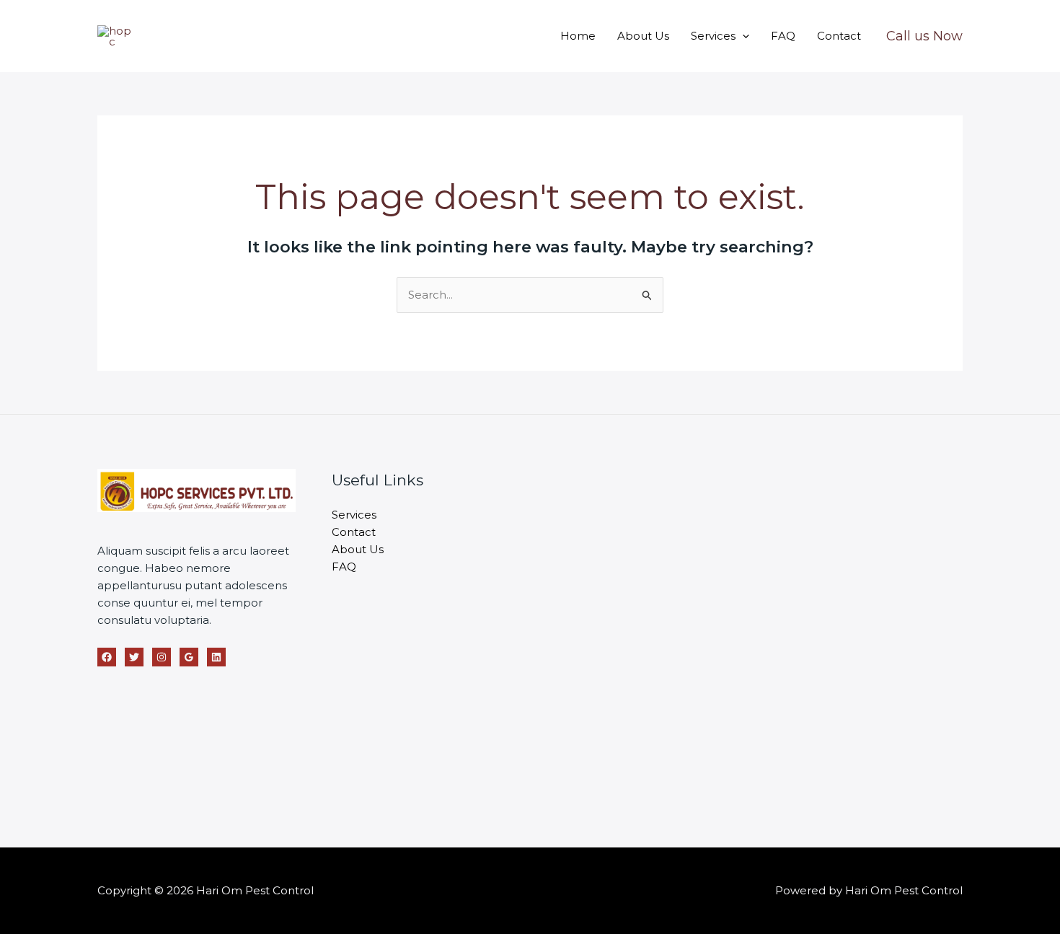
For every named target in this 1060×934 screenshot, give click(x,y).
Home (578, 36)
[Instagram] (161, 657)
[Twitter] (134, 657)
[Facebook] (106, 657)
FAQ (783, 36)
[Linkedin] (216, 657)
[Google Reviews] (189, 657)
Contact (839, 36)
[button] (742, 36)
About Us (643, 36)
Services (713, 36)
